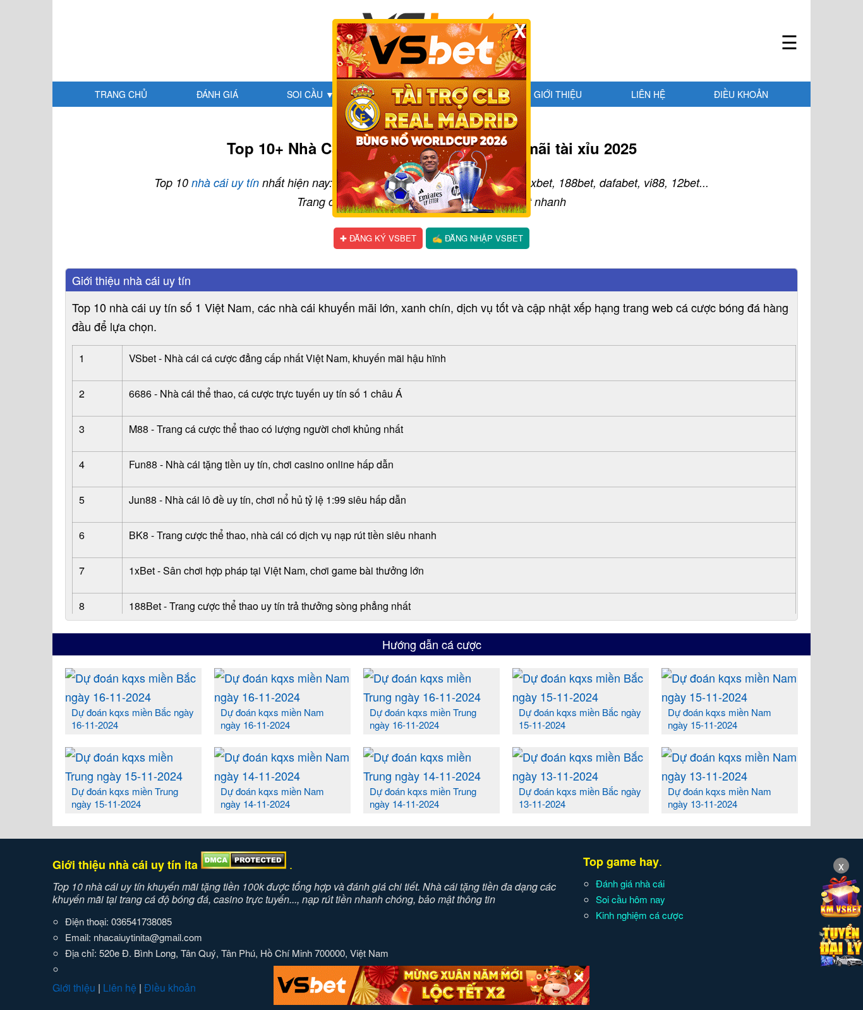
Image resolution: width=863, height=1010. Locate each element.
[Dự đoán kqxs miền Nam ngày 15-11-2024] (729, 696)
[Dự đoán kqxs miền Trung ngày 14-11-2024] (431, 775)
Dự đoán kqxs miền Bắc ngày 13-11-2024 (580, 797)
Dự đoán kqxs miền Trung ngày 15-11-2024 (124, 797)
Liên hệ (648, 94)
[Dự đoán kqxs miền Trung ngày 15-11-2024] (133, 775)
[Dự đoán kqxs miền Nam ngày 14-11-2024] (282, 775)
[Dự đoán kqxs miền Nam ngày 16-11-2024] (282, 696)
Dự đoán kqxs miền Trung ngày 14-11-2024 (423, 797)
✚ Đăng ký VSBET (378, 238)
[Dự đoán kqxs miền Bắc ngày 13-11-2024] (580, 775)
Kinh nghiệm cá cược (640, 915)
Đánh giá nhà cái (630, 883)
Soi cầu (310, 94)
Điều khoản (741, 94)
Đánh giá (217, 94)
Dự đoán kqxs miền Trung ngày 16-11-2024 (423, 718)
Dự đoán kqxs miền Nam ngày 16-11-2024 (272, 718)
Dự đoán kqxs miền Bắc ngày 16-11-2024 (132, 718)
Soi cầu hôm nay (630, 899)
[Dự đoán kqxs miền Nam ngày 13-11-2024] (729, 775)
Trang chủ (121, 94)
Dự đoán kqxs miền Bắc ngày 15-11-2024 (580, 718)
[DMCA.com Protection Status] (243, 864)
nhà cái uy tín (225, 182)
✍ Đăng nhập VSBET (477, 238)
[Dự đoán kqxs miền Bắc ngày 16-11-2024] (133, 696)
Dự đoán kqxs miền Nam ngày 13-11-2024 (719, 797)
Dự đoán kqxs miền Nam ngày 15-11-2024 (719, 718)
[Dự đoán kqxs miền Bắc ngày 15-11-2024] (580, 696)
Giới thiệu (558, 94)
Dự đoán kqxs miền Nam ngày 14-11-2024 (272, 797)
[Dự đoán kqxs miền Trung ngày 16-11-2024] (431, 696)
